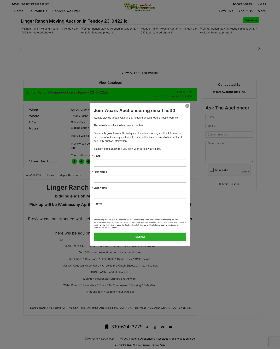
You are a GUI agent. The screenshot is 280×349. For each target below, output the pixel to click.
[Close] (187, 106)
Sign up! (140, 236)
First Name (100, 172)
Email (97, 156)
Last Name (100, 187)
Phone (98, 203)
